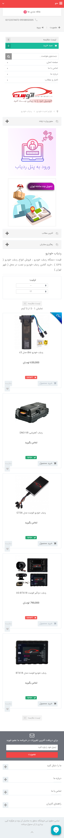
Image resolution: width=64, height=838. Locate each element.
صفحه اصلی (52, 62)
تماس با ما (53, 68)
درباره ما (54, 74)
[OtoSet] (32, 95)
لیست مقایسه (32, 40)
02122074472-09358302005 (19, 20)
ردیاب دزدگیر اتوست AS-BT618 (31, 593)
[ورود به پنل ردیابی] (32, 152)
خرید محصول (45, 463)
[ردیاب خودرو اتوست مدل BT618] (32, 652)
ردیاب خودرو (26, 111)
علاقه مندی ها (33, 12)
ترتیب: (32, 280)
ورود (38, 28)
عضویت (53, 28)
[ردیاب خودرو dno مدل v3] (32, 332)
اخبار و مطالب (51, 80)
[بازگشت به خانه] (57, 111)
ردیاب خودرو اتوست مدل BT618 (31, 673)
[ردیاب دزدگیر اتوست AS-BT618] (32, 572)
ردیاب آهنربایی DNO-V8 (31, 433)
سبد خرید (30, 45)
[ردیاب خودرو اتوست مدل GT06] (32, 492)
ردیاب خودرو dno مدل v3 (31, 352)
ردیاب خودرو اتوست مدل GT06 (31, 513)
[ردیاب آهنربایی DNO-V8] (32, 412)
